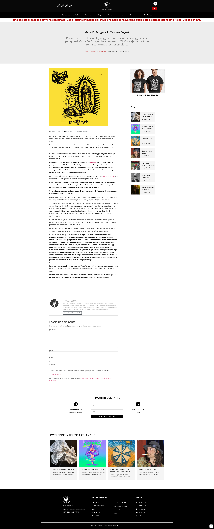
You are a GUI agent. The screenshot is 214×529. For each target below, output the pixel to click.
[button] (155, 4)
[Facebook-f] (58, 5)
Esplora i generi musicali (70, 15)
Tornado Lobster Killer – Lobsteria (92, 469)
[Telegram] (66, 5)
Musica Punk (102, 51)
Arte (121, 15)
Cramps (93, 162)
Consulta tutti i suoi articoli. (72, 313)
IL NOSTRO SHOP (147, 95)
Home (86, 51)
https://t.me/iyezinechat (76, 412)
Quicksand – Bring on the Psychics (63, 469)
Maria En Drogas (109, 176)
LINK (138, 412)
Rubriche (88, 15)
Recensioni (93, 51)
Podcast (110, 15)
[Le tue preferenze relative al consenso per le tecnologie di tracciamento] (211, 526)
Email (51, 357)
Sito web (52, 364)
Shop (131, 15)
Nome (51, 350)
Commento (53, 329)
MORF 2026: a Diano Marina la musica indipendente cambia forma (120, 471)
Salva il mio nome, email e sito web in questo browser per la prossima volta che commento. (80, 370)
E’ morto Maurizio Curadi (147, 469)
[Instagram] (62, 5)
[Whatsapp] (70, 5)
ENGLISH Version (146, 15)
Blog (99, 15)
